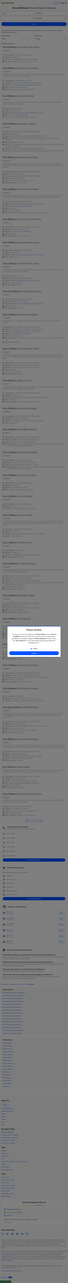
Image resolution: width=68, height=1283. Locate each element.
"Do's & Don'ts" (20, 641)
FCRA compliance (40, 639)
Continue (34, 653)
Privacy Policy (40, 634)
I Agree (34, 649)
